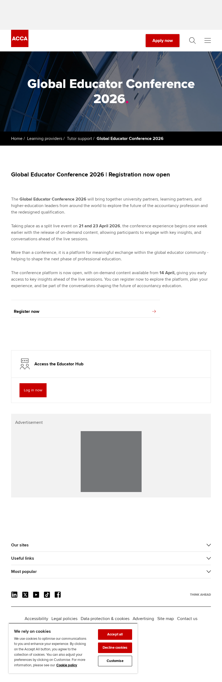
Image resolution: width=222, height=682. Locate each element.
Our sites (20, 545)
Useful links (22, 558)
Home (16, 138)
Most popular (24, 571)
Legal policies (64, 618)
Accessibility (36, 618)
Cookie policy (66, 665)
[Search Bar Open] (192, 40)
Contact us (187, 618)
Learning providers (44, 138)
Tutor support (79, 138)
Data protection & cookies (105, 618)
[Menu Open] (207, 40)
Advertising (143, 618)
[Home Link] (200, 594)
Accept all (115, 634)
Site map (165, 618)
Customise (115, 661)
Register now (26, 311)
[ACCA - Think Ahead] (19, 45)
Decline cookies (115, 647)
